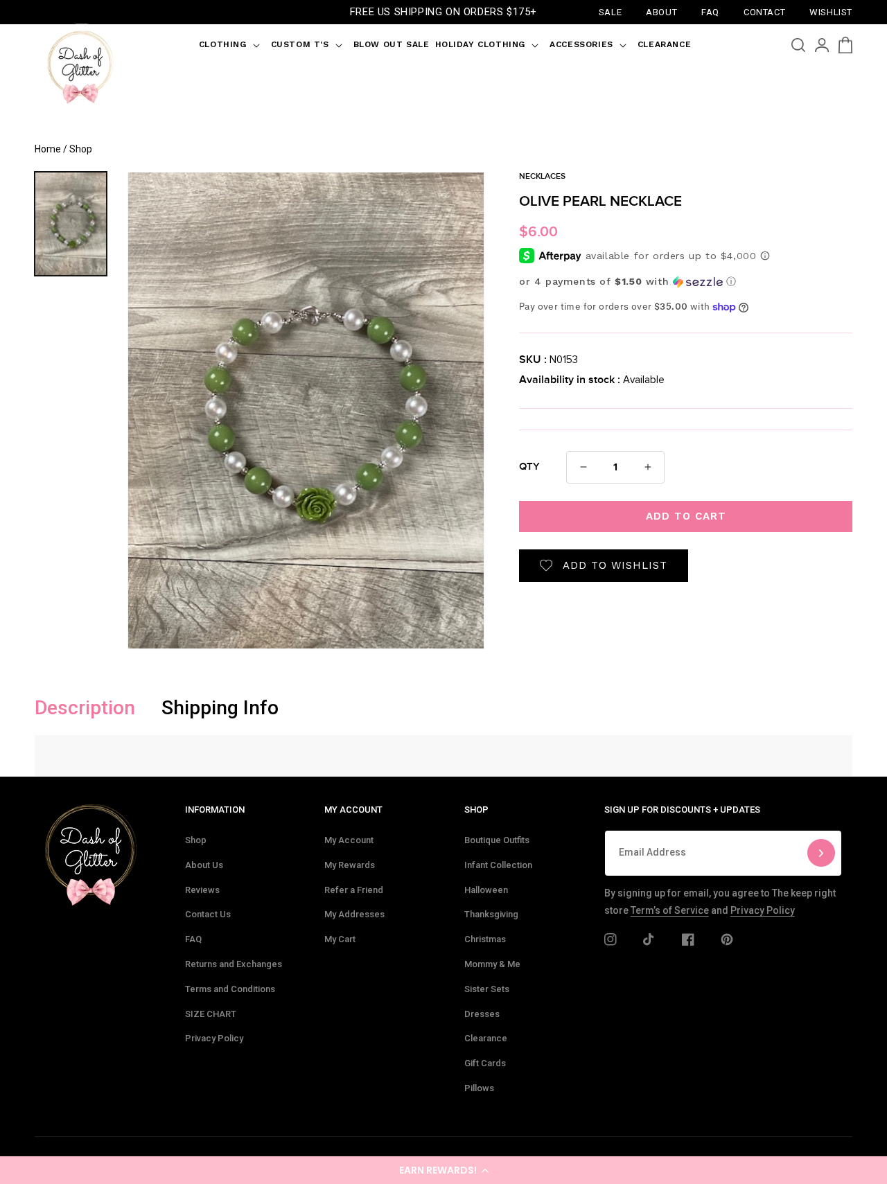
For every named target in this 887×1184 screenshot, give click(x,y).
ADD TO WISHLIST (615, 565)
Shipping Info (220, 707)
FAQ (193, 939)
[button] (443, 1170)
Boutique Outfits (496, 840)
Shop (196, 840)
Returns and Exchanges (233, 964)
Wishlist (830, 11)
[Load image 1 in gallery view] (71, 224)
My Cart (339, 939)
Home (48, 148)
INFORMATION (215, 809)
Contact (764, 11)
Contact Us (208, 914)
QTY (529, 467)
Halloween (486, 890)
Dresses (482, 1014)
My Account (349, 840)
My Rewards (349, 865)
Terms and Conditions (230, 989)
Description (85, 707)
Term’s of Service (670, 910)
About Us (204, 865)
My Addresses (354, 914)
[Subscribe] (821, 853)
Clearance (485, 1038)
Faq (710, 11)
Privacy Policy (214, 1038)
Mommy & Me (492, 964)
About (661, 11)
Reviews (202, 890)
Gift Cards (485, 1063)
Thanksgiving (491, 914)
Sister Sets (486, 989)
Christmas (485, 939)
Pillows (479, 1088)
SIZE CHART (210, 1014)
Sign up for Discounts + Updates (682, 809)
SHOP (476, 809)
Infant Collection (498, 865)
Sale (610, 11)
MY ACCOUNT (353, 809)
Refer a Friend (353, 890)
